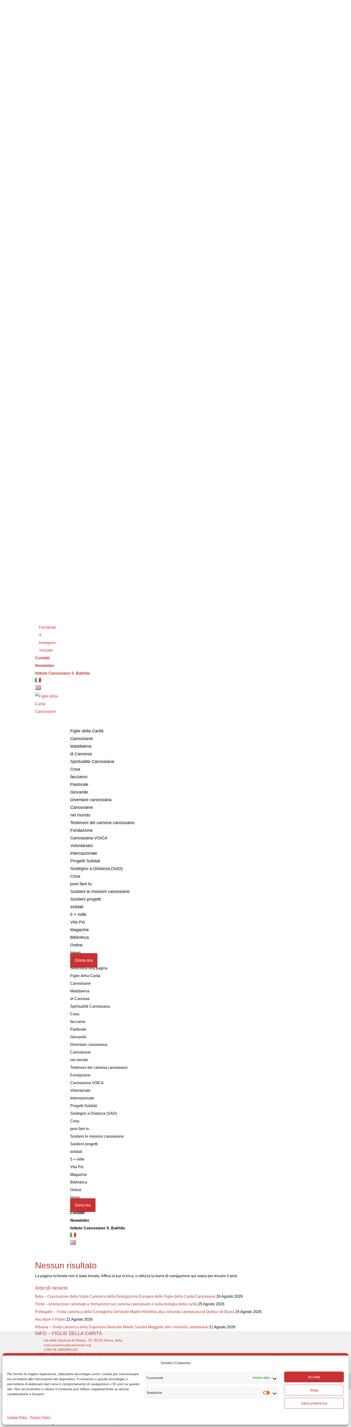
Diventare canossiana (91, 799)
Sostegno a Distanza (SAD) (96, 868)
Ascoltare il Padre (50, 1319)
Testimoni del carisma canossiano (102, 822)
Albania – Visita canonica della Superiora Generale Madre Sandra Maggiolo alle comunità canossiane (121, 1327)
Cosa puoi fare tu (81, 880)
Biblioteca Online (79, 941)
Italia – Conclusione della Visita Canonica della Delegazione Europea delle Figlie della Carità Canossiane (125, 1296)
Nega (314, 1390)
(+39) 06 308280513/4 (61, 1349)
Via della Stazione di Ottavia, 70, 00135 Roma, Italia (83, 1340)
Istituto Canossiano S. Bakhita (62, 673)
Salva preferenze (314, 1403)
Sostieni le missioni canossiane (100, 891)
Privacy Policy (40, 1417)
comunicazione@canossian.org (67, 1345)
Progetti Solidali (85, 861)
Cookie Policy (17, 1417)
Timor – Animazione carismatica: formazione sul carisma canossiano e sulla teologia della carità (116, 1304)
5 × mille (78, 914)
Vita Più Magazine (79, 926)
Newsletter (44, 666)
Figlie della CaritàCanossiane (86, 735)
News (75, 1197)
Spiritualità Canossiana (92, 761)
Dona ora (84, 960)
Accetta (314, 1377)
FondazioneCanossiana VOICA (88, 834)
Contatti (42, 658)
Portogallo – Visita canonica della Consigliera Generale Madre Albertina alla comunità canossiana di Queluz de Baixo (134, 1312)
